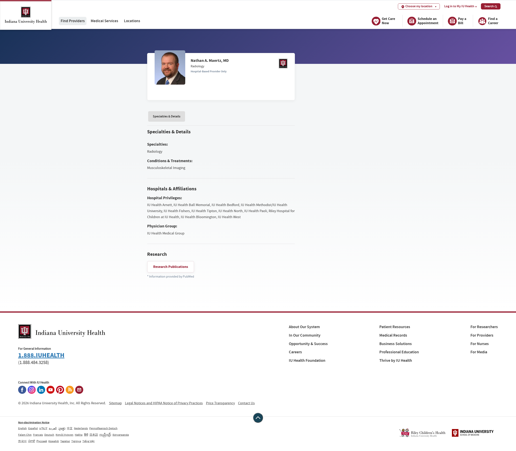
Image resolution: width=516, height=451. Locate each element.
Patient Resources (394, 327)
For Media (478, 352)
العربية (53, 428)
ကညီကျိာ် (105, 434)
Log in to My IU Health (459, 6)
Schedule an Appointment (428, 20)
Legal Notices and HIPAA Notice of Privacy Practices (164, 403)
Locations (132, 20)
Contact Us (246, 403)
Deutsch (49, 434)
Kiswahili (53, 441)
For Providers (481, 335)
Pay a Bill (462, 20)
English (22, 428)
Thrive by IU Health (395, 360)
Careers (295, 352)
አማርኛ (43, 428)
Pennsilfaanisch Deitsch (103, 428)
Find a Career (493, 20)
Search (489, 6)
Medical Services (104, 20)
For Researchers (484, 327)
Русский (41, 441)
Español (33, 428)
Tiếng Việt (88, 441)
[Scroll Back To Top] (258, 418)
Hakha (78, 434)
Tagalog (65, 441)
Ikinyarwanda (120, 434)
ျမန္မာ (61, 428)
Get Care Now (388, 20)
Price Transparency (220, 403)
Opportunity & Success (308, 343)
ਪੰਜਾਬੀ (31, 441)
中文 (70, 428)
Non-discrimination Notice (33, 422)
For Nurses (479, 343)
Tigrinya (76, 441)
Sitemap (115, 403)
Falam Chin (25, 434)
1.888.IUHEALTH (41, 355)
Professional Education (399, 352)
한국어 (22, 441)
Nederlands (81, 428)
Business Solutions (395, 343)
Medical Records (393, 335)
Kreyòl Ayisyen (64, 434)
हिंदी (86, 434)
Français (38, 434)
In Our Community (304, 335)
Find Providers (73, 20)
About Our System (304, 327)
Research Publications (170, 266)
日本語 (93, 434)
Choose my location (418, 6)
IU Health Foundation (307, 360)
